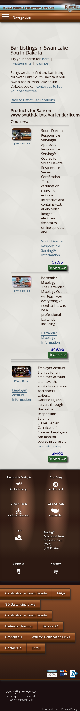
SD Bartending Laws (20, 604)
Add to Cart (59, 268)
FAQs (61, 593)
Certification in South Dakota (26, 593)
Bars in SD (50, 626)
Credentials (13, 637)
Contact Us (13, 648)
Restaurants (21, 63)
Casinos (42, 63)
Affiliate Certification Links (51, 637)
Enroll (36, 648)
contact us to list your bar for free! (36, 88)
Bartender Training (18, 626)
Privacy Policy (69, 709)
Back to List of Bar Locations (33, 100)
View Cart (55, 564)
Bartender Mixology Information (50, 338)
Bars (45, 59)
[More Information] (49, 446)
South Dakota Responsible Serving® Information (52, 248)
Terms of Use (50, 709)
